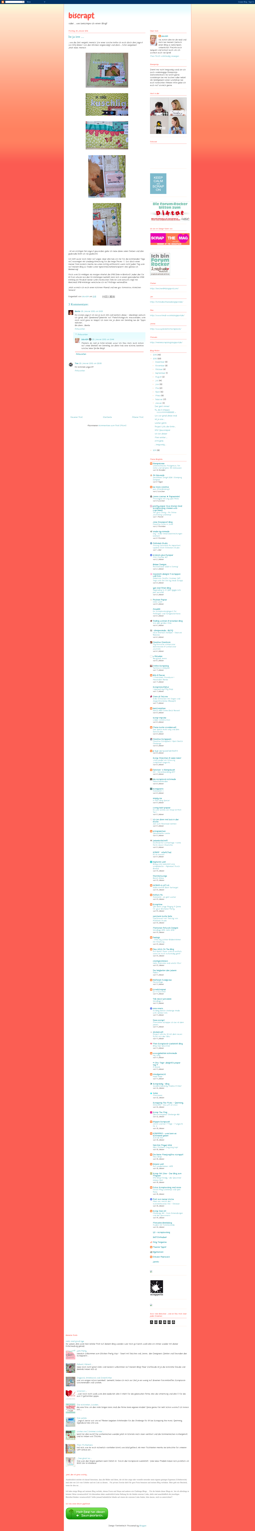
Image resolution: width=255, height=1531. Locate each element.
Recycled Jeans (160, 658)
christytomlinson (160, 961)
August (158, 377)
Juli (157, 380)
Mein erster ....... (161, 437)
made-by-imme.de (161, 531)
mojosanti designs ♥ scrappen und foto (166, 575)
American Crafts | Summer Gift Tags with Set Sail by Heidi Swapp (168, 579)
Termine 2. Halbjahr (161, 668)
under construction (161, 720)
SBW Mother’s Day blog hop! (165, 1147)
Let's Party (81, 1351)
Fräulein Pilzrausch (161, 1257)
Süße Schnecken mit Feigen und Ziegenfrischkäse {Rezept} (166, 700)
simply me (157, 798)
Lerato (156, 1261)
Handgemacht (159, 1074)
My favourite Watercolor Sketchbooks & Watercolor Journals (164, 646)
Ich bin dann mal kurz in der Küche (166, 820)
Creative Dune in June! (163, 524)
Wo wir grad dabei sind (166, 415)
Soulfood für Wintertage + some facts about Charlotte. (167, 844)
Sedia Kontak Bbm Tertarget (165, 887)
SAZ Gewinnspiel (162, 430)
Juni (157, 384)
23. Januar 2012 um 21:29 (92, 311)
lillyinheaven (158, 1252)
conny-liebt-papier (161, 807)
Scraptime (157, 904)
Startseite (107, 417)
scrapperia (158, 788)
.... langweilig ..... (160, 444)
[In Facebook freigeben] (111, 296)
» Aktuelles (157, 656)
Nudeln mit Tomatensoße (164, 1225)
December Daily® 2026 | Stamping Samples (167, 478)
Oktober (159, 369)
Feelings (156, 937)
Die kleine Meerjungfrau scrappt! (168, 1154)
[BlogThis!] (106, 296)
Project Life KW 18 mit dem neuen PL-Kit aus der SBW (167, 1035)
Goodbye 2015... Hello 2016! (164, 930)
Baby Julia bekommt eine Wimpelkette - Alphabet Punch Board (166, 866)
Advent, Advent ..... (84, 1364)
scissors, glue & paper (163, 555)
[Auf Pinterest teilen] (113, 296)
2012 (155, 358)
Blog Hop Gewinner (161, 1046)
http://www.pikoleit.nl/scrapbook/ (165, 329)
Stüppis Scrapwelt (161, 1121)
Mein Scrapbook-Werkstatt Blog (168, 1043)
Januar (158, 403)
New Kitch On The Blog (163, 949)
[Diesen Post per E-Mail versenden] (103, 296)
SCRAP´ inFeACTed (162, 852)
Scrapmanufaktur (161, 687)
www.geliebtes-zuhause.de (165, 1053)
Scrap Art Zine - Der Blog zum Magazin (167, 1174)
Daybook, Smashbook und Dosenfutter (94, 1378)
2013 (155, 354)
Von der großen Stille (162, 623)
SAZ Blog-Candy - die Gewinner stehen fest (167, 1179)
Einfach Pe (158, 895)
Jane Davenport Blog (163, 522)
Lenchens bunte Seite (162, 916)
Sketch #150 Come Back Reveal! (166, 710)
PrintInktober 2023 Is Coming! (165, 566)
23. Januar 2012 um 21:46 (103, 339)
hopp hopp (157, 1076)
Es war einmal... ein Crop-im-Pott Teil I (167, 811)
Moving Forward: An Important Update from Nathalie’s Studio (166, 546)
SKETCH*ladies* (160, 1237)
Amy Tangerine (160, 1242)
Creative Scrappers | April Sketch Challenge (168, 742)
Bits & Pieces (159, 675)
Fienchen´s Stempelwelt (164, 770)
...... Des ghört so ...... (84, 1458)
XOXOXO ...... (82, 1391)
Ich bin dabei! (161, 433)
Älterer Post (137, 417)
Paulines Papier (160, 599)
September (160, 373)
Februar (159, 399)
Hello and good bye (75, 1341)
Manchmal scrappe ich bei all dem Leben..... (168, 1023)
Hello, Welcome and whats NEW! (167, 963)
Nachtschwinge (160, 876)
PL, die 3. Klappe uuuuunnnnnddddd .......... (165, 411)
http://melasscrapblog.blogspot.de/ (166, 342)
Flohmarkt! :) (158, 791)
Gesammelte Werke (161, 833)
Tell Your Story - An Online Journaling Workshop (164, 513)
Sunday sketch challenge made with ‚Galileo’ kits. (166, 1011)
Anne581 (156, 609)
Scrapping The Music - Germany (168, 1102)
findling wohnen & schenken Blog (168, 621)
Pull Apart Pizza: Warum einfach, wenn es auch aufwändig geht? (167, 952)
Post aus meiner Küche (163, 1199)
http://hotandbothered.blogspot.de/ (166, 302)
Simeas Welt (158, 1164)
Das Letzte (82, 1418)
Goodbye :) (157, 1001)
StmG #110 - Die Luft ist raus (165, 1105)
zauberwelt (158, 1032)
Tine (76, 363)
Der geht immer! (162, 406)
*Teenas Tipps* (159, 1247)
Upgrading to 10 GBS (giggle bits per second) (167, 591)
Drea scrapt (159, 1020)
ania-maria (158, 1008)
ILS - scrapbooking (161, 1232)
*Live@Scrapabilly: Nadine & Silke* (167, 1086)
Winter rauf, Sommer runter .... (90, 1431)
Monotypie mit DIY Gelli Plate (166, 498)
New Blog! (157, 1157)
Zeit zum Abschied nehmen (165, 824)
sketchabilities (159, 708)
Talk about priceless (162, 999)
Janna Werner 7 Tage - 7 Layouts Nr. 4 (168, 1125)
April (157, 392)
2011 (155, 450)
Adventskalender (160, 781)
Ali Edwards (158, 475)
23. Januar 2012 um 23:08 (90, 363)
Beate (77, 311)
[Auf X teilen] (108, 296)
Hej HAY (156, 1055)
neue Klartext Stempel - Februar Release (167, 633)
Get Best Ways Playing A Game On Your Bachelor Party (167, 907)
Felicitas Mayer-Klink (162, 1145)
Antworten (80, 329)
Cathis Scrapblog (161, 666)
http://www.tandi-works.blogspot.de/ (167, 315)
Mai (157, 388)
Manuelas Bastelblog (162, 1223)
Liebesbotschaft (160, 840)
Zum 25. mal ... (158, 1138)
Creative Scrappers (162, 739)
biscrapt (81, 15)
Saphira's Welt (159, 862)
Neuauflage (158, 982)
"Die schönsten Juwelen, (87, 1404)
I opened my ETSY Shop (163, 689)
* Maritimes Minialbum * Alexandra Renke (163, 678)
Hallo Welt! (157, 602)
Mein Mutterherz (85, 1445)
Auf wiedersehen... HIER (163, 1166)
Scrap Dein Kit (159, 1211)
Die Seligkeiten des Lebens (164, 970)
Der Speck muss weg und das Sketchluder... (166, 730)
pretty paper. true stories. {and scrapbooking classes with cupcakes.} (167, 508)
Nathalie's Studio (160, 543)
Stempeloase (158, 463)
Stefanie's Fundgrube (162, 980)
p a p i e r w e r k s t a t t (165, 751)
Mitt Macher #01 (160, 557)
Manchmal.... (158, 1095)
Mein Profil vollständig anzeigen (164, 56)
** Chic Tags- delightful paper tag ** (166, 1063)
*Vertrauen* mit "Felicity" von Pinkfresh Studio (165, 919)
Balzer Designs (159, 564)
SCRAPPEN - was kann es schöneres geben (164, 1134)
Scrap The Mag (160, 1112)
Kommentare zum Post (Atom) (112, 425)
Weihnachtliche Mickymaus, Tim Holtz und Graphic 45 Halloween (167, 466)
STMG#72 (159, 441)
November (160, 365)
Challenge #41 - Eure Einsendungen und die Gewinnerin (168, 1214)
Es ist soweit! (158, 854)
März (158, 395)
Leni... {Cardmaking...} (161, 489)
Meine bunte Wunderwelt (164, 727)
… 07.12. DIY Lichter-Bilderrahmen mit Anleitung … (167, 940)
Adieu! (155, 972)
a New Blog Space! (161, 800)
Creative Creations (161, 642)
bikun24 (84, 339)
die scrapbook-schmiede (164, 779)
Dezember (160, 362)
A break (156, 1067)
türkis (155, 1093)
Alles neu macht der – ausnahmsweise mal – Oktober (166, 1202)
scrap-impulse (159, 717)
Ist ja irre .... (159, 419)
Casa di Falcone (160, 696)
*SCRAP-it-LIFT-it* (161, 885)
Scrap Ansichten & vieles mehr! (167, 758)
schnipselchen (159, 831)
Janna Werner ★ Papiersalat (166, 496)
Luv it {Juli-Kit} (159, 991)
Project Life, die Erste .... (165, 426)
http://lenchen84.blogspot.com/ (164, 288)
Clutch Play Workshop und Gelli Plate (166, 1190)
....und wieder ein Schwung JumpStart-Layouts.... (164, 761)
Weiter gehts (160, 423)
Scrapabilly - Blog (161, 1084)
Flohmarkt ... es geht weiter (164, 897)
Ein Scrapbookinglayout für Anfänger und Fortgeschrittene (166, 612)
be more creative (161, 487)
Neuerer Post (76, 417)
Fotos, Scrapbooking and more (167, 1187)
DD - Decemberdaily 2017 (164, 772)
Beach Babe (158, 878)
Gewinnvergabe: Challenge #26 (166, 1114)
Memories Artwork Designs (165, 928)
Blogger (142, 1525)
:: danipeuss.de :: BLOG (163, 630)
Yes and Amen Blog (162, 588)
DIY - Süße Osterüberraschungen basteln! (167, 534)
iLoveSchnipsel (159, 989)
